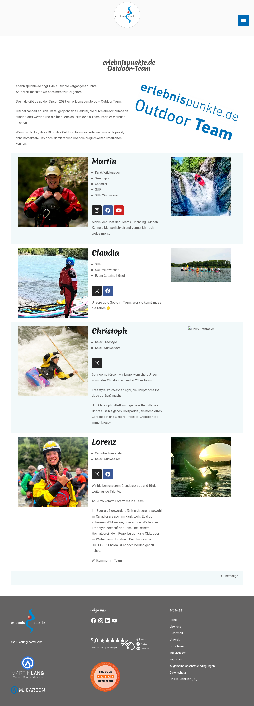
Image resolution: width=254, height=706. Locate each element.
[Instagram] (97, 210)
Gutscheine (177, 646)
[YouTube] (114, 620)
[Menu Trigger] (243, 20)
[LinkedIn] (107, 620)
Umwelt (175, 640)
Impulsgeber (178, 653)
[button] (170, 186)
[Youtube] (119, 210)
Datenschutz (178, 673)
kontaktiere (31, 138)
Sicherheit (176, 633)
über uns (175, 627)
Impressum (177, 659)
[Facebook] (108, 210)
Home (173, 620)
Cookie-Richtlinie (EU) (183, 679)
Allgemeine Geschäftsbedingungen (192, 666)
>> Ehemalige (228, 576)
